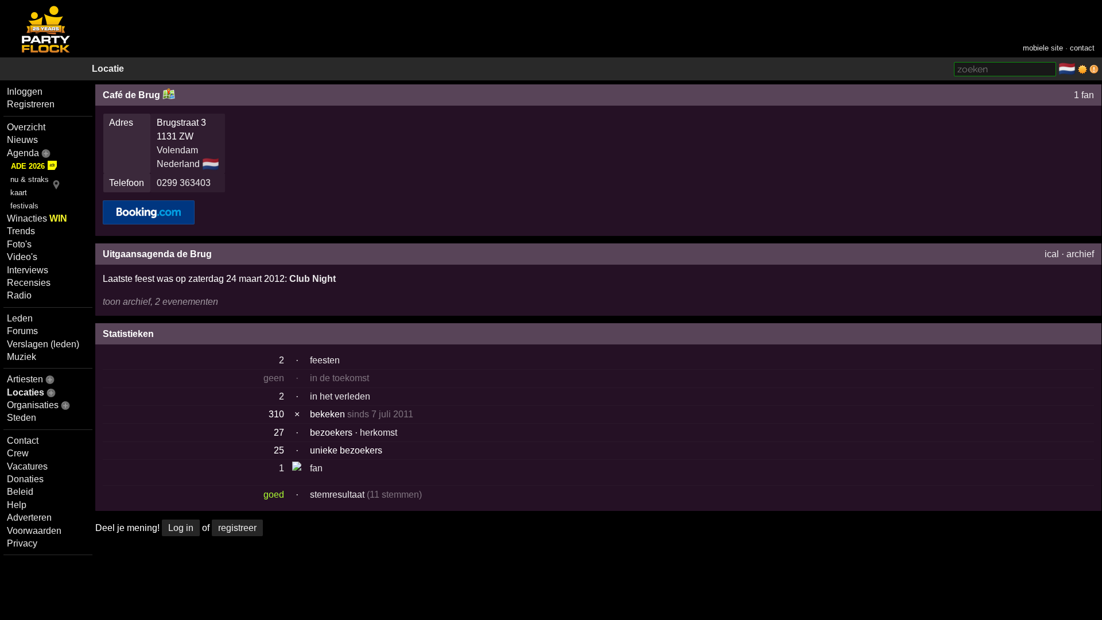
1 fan (1084, 95)
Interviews (27, 270)
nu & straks (29, 179)
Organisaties (33, 405)
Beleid (20, 492)
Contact (22, 440)
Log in (180, 528)
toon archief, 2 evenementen (160, 302)
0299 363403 (184, 183)
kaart (18, 192)
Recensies (29, 283)
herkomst (378, 432)
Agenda (23, 153)
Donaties (25, 479)
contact (1082, 48)
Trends (21, 231)
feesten (325, 360)
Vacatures (27, 466)
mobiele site (1043, 48)
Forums (22, 331)
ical (1052, 254)
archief (1080, 254)
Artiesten (25, 379)
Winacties (37, 218)
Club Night (312, 279)
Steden (21, 418)
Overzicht (26, 127)
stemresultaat (337, 494)
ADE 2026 (28, 166)
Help (16, 505)
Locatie (108, 68)
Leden (20, 318)
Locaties (25, 392)
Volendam (177, 150)
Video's (22, 257)
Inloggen (24, 91)
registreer (237, 528)
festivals (24, 206)
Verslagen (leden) (43, 344)
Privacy (22, 543)
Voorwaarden (34, 531)
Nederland (178, 164)
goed (273, 494)
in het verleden (340, 396)
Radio (19, 295)
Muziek (21, 357)
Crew (18, 453)
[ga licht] (1082, 69)
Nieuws (22, 140)
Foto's (19, 244)
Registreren (31, 104)
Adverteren (29, 517)
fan (316, 468)
